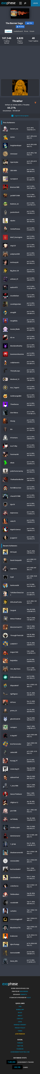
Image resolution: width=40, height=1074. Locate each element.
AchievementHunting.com (20, 1052)
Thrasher (17, 101)
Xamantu (23, 994)
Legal (20, 1022)
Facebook (20, 1049)
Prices (26, 31)
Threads (20, 1043)
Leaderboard (18, 31)
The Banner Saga (14, 23)
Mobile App (20, 1009)
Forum (32, 31)
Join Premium (20, 1034)
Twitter (20, 1046)
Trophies (8, 31)
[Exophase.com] (10, 3)
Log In (35, 3)
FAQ (20, 1006)
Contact (20, 1019)
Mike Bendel (24, 991)
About (20, 1015)
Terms (20, 1031)
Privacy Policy (20, 1028)
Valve (29, 997)
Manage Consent (20, 1025)
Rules (20, 1012)
